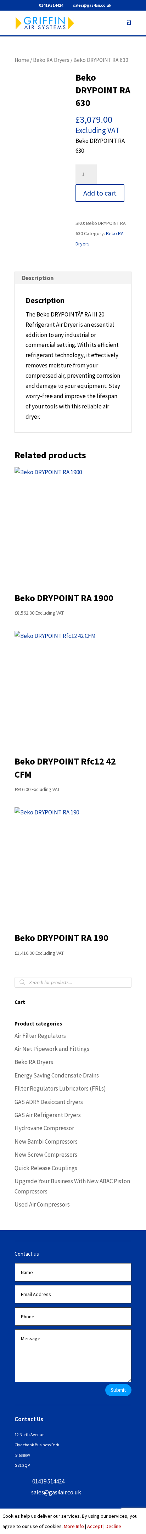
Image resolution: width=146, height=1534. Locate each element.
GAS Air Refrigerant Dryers (48, 1115)
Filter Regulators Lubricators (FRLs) (60, 1088)
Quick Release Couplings (46, 1168)
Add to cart (100, 192)
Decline (113, 1526)
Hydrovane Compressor (44, 1128)
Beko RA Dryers (51, 60)
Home (22, 60)
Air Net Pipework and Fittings (52, 1049)
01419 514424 (51, 5)
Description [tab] (38, 278)
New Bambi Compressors (46, 1141)
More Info (74, 1526)
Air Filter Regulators (40, 1036)
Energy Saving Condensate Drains (57, 1075)
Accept (94, 1526)
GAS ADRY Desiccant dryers (49, 1102)
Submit (118, 1390)
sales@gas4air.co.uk (56, 1492)
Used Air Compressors (42, 1204)
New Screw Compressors (46, 1154)
